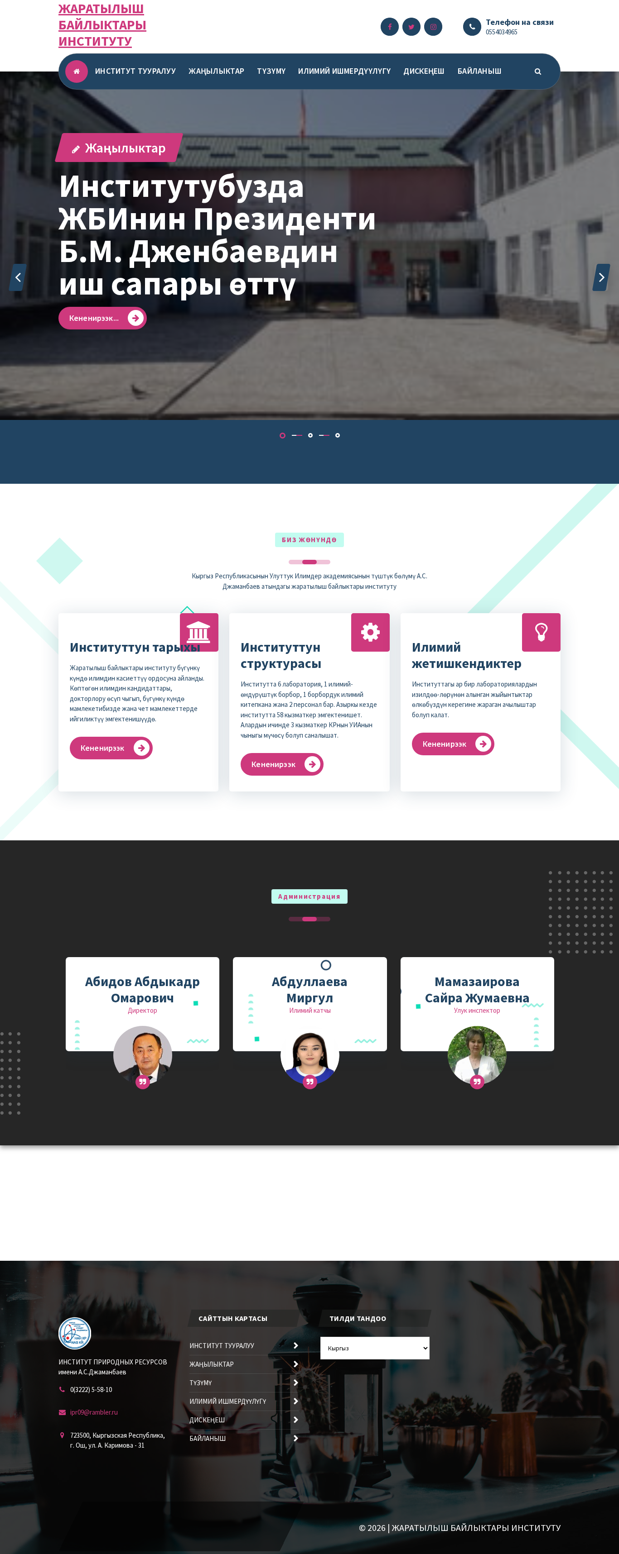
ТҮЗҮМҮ (271, 71)
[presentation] (17, 277)
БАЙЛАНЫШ (480, 71)
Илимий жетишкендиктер (467, 655)
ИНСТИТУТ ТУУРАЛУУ (135, 71)
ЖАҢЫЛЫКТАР (216, 71)
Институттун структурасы (281, 655)
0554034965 (501, 32)
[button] (282, 436)
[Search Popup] (538, 71)
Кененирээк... (94, 318)
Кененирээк (103, 748)
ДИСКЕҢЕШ (424, 71)
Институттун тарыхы (135, 646)
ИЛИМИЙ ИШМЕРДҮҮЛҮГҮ (344, 71)
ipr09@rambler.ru (94, 1412)
